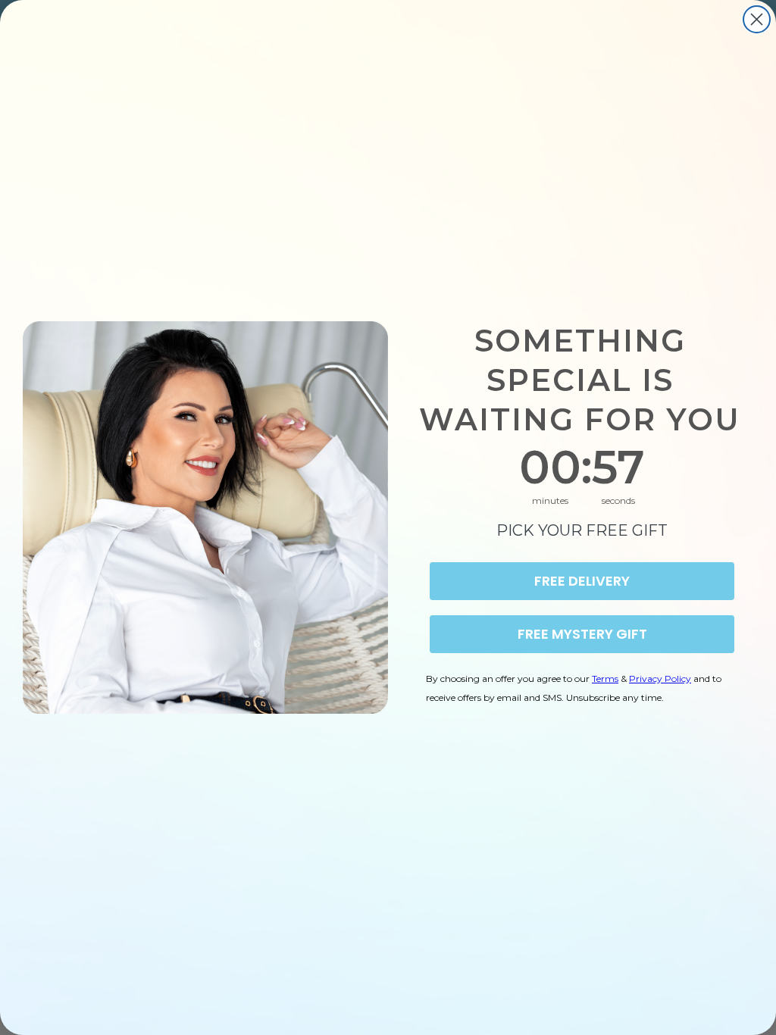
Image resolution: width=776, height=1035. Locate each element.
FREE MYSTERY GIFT (582, 633)
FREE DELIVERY (582, 580)
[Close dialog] (756, 19)
